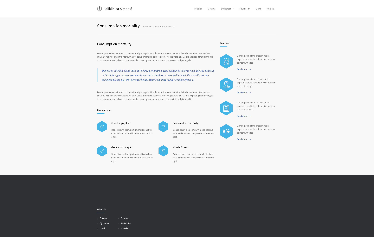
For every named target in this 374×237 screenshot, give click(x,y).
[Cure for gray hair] (102, 126)
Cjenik (258, 8)
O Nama (211, 8)
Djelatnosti (226, 8)
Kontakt (270, 8)
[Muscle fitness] (163, 151)
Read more (242, 69)
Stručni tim (126, 223)
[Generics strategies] (102, 151)
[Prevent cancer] (226, 131)
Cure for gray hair (120, 123)
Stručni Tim (244, 8)
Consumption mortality (114, 44)
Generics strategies (122, 147)
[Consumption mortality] (163, 126)
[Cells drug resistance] (226, 84)
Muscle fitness (180, 147)
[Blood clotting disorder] (226, 61)
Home (145, 26)
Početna (198, 8)
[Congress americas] (226, 108)
